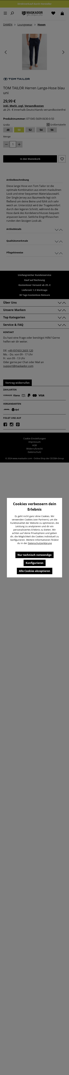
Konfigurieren (34, 563)
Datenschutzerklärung (40, 543)
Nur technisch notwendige (34, 555)
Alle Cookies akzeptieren (34, 571)
